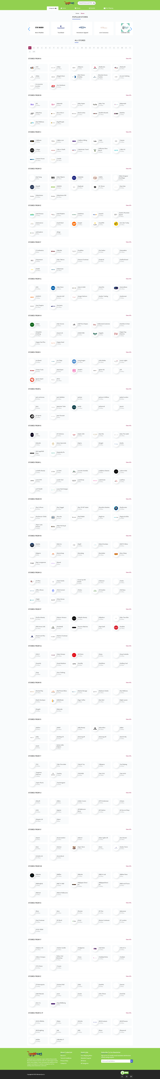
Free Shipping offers (86, 1055)
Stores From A (34, 59)
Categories (52, 8)
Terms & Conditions (65, 1058)
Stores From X (34, 903)
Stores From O (34, 572)
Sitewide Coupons (86, 1058)
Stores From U (34, 793)
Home (64, 8)
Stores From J (34, 389)
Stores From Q (34, 646)
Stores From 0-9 (35, 1013)
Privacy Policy (64, 1061)
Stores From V (34, 829)
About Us (63, 1055)
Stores (78, 8)
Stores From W (35, 866)
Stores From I (34, 352)
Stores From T (34, 756)
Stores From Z (34, 976)
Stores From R (34, 683)
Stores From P (34, 609)
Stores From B (34, 95)
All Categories (84, 1063)
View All (128, 58)
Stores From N (34, 536)
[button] (131, 29)
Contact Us (63, 1063)
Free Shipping (109, 8)
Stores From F (34, 242)
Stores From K (34, 426)
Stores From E (34, 205)
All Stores (83, 1061)
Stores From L (34, 462)
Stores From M (35, 499)
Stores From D (34, 169)
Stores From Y (34, 940)
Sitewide (92, 8)
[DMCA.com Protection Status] (124, 1072)
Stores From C (34, 132)
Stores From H (34, 316)
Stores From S (34, 719)
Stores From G (34, 279)
